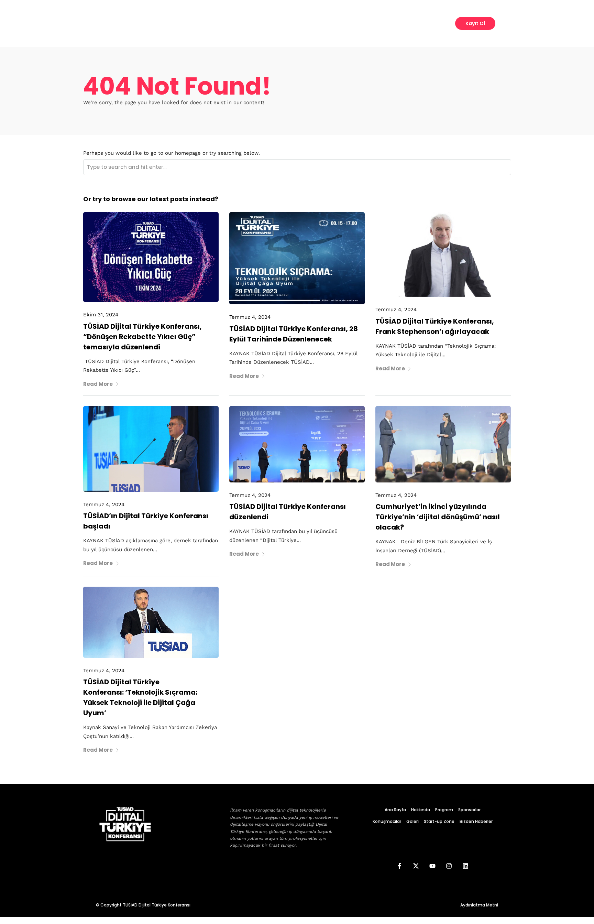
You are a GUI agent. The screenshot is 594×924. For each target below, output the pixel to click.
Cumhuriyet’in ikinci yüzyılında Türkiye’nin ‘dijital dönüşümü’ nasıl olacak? (437, 517)
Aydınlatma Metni (479, 905)
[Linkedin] (465, 866)
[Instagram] (449, 866)
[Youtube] (432, 866)
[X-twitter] (416, 866)
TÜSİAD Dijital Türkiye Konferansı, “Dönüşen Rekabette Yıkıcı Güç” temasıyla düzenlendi (142, 337)
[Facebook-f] (399, 866)
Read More (98, 384)
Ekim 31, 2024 (100, 315)
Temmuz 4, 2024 (250, 317)
